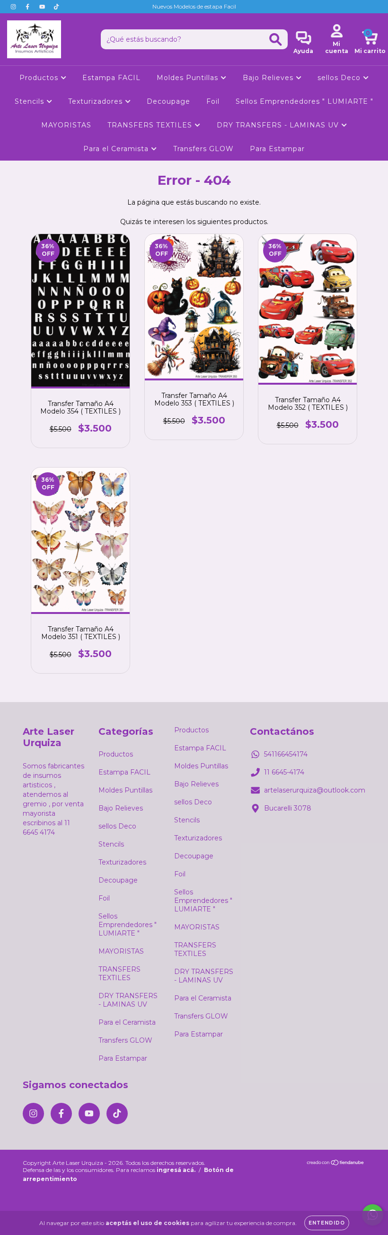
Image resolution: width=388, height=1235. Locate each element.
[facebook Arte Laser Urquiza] (28, 6)
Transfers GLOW (203, 148)
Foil (213, 101)
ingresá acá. (176, 1169)
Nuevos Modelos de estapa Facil (194, 6)
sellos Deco (340, 77)
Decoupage (168, 101)
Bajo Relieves (269, 77)
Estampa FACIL (111, 77)
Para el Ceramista (117, 148)
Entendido (327, 1223)
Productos (40, 77)
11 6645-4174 (284, 772)
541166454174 (286, 754)
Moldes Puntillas (188, 77)
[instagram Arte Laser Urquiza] (14, 6)
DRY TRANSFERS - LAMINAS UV (279, 125)
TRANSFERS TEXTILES (150, 125)
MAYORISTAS (66, 125)
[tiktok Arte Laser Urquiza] (56, 6)
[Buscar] (276, 39)
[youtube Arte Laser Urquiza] (43, 6)
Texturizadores (96, 101)
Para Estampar (277, 148)
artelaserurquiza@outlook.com (314, 790)
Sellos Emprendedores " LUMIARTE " (304, 101)
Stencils (30, 101)
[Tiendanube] (335, 1163)
